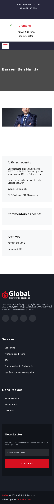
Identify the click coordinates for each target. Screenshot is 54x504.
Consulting (10, 348)
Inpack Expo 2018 (17, 189)
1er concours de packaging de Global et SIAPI (24, 181)
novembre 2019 (16, 243)
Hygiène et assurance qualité (19, 372)
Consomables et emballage (19, 366)
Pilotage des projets (15, 354)
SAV (6, 360)
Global (5, 495)
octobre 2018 (15, 249)
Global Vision (24, 499)
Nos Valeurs (11, 404)
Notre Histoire (12, 398)
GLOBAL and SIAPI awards (23, 195)
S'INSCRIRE (27, 463)
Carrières (9, 410)
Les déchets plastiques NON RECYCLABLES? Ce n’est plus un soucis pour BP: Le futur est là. (26, 171)
